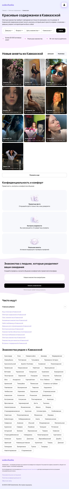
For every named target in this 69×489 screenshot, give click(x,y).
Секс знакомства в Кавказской (12, 317)
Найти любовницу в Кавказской (12, 323)
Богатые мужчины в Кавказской (12, 329)
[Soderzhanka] (8, 4)
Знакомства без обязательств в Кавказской (17, 332)
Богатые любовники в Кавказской (13, 335)
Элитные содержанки (14, 10)
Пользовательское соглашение (11, 475)
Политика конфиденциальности (11, 478)
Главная (4, 10)
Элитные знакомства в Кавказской (13, 338)
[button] (8, 356)
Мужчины (61, 54)
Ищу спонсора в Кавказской (11, 312)
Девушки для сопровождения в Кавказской (16, 326)
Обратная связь (7, 481)
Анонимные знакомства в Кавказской (14, 320)
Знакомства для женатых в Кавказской (15, 340)
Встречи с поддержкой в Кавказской (14, 343)
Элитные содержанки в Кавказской (14, 315)
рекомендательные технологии (29, 469)
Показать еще (34, 175)
